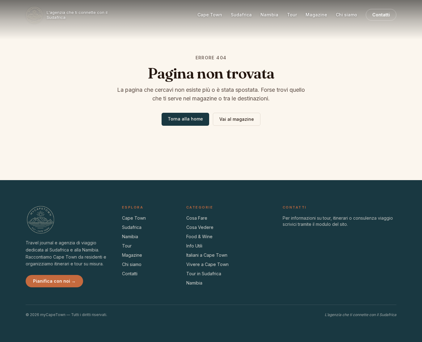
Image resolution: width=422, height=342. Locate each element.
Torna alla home (185, 118)
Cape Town (209, 14)
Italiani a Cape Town (206, 255)
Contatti (381, 14)
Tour (292, 14)
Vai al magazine (236, 119)
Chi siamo (346, 14)
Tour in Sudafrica (203, 273)
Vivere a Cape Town (207, 264)
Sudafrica (241, 14)
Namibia (269, 14)
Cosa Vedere (199, 227)
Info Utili (194, 245)
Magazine (316, 14)
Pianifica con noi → (54, 281)
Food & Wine (199, 236)
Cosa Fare (196, 218)
